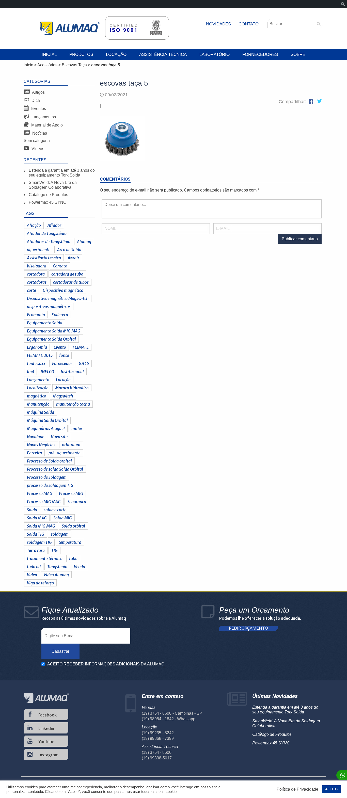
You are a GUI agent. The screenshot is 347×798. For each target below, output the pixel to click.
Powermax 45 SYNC (47, 202)
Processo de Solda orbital (49, 461)
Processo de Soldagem (47, 477)
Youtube (46, 741)
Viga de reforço (40, 582)
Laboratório (214, 54)
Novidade (35, 436)
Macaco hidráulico (72, 387)
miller (76, 428)
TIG (54, 550)
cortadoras (36, 282)
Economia (36, 314)
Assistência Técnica (163, 54)
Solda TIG (35, 534)
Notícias (39, 133)
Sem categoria (37, 140)
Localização (38, 387)
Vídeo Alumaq (56, 574)
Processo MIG (71, 493)
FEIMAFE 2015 (40, 355)
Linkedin (46, 728)
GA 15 (84, 363)
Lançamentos (43, 117)
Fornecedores (260, 54)
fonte (64, 355)
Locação (116, 54)
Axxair (73, 257)
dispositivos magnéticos (49, 306)
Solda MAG (37, 517)
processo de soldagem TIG (50, 485)
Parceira (34, 452)
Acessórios (47, 65)
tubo (73, 558)
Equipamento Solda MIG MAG (53, 330)
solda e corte (55, 509)
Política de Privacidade (297, 789)
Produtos (81, 54)
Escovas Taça (74, 65)
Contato (249, 24)
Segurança (76, 501)
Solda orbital (73, 526)
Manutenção (38, 404)
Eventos (38, 108)
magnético (36, 395)
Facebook (47, 714)
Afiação (34, 225)
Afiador (54, 225)
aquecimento (39, 249)
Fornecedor (62, 363)
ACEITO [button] (331, 789)
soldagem (60, 534)
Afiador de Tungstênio (47, 233)
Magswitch (63, 395)
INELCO (47, 371)
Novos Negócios (41, 444)
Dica (35, 100)
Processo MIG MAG (44, 501)
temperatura (69, 542)
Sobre (298, 54)
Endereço (60, 314)
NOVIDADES (218, 24)
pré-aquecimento (65, 452)
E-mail (223, 228)
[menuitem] (343, 4)
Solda (32, 509)
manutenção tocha (73, 404)
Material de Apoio (46, 125)
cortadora (36, 274)
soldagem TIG (39, 542)
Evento (60, 347)
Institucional (72, 371)
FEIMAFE (81, 347)
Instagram (48, 754)
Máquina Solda (40, 412)
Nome (110, 228)
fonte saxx (36, 363)
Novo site (59, 436)
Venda (79, 566)
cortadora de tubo (67, 274)
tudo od (34, 566)
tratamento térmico (44, 558)
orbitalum (71, 444)
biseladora (36, 265)
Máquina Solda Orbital (47, 420)
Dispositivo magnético (63, 290)
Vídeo (32, 574)
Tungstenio (57, 566)
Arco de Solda (69, 249)
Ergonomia (37, 347)
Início (28, 65)
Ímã (30, 371)
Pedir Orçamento (248, 628)
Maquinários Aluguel (46, 428)
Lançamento (38, 379)
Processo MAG (39, 493)
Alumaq (84, 241)
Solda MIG (62, 517)
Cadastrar (60, 651)
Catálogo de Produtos (48, 195)
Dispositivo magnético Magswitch (58, 298)
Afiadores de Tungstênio (48, 241)
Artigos (38, 92)
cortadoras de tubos (71, 282)
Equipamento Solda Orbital (51, 339)
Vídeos (37, 149)
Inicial (49, 54)
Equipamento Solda (44, 322)
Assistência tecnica (44, 257)
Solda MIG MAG (41, 526)
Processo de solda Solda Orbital (55, 469)
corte (31, 290)
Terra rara (36, 550)
